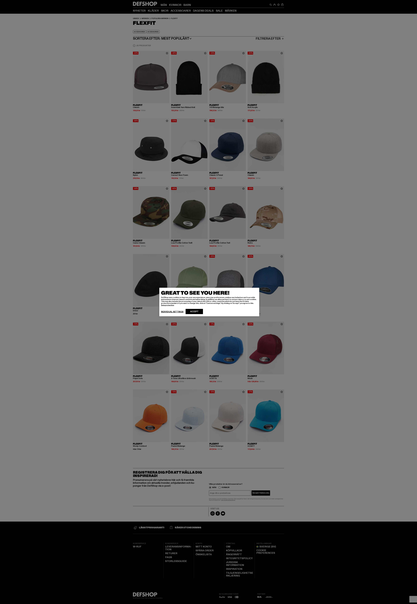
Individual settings (172, 311)
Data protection (167, 305)
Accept (194, 311)
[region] (209, 302)
